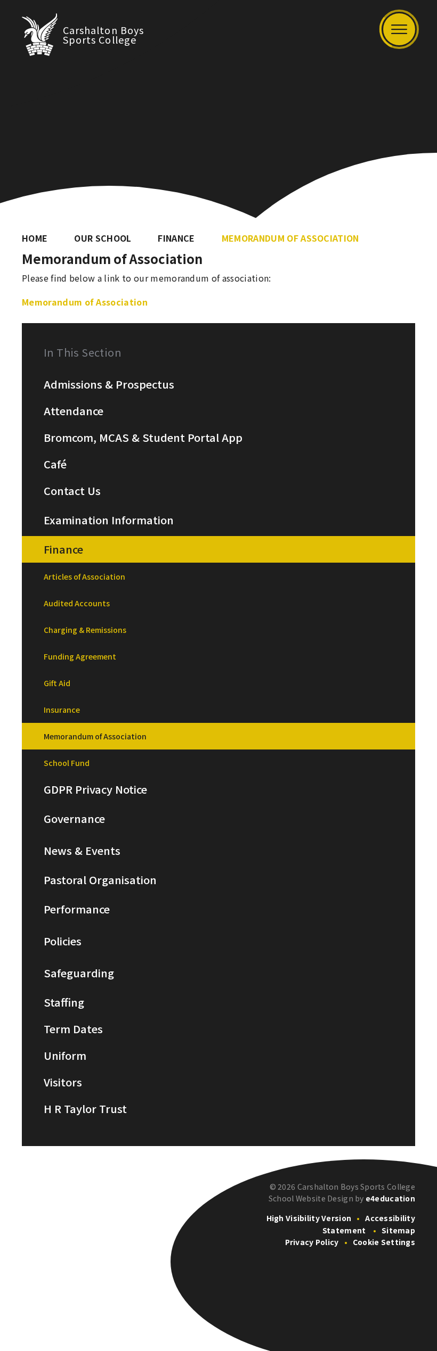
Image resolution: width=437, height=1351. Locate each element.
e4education (390, 1198)
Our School (102, 238)
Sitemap (398, 1230)
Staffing (64, 1002)
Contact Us (72, 490)
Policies (63, 941)
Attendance (73, 411)
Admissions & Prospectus (109, 384)
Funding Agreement (80, 656)
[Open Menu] (399, 29)
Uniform (65, 1055)
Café (55, 464)
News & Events (82, 850)
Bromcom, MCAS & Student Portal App (143, 437)
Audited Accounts (77, 603)
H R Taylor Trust (85, 1108)
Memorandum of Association (290, 238)
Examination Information (109, 520)
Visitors (63, 1082)
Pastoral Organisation (100, 880)
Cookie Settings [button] (384, 1242)
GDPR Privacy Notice (95, 789)
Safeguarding (79, 973)
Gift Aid (57, 683)
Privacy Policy (312, 1242)
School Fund (67, 762)
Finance (176, 238)
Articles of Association (84, 576)
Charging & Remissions (85, 629)
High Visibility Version (308, 1218)
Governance (74, 818)
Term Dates (73, 1029)
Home (34, 238)
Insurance (62, 709)
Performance (77, 909)
